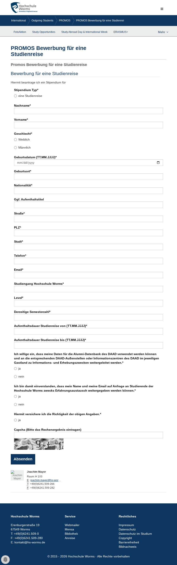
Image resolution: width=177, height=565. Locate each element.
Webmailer (72, 525)
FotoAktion (20, 32)
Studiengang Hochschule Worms (39, 283)
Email (18, 269)
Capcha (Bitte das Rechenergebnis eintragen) (47, 429)
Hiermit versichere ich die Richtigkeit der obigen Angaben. (57, 414)
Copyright (125, 538)
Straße (19, 213)
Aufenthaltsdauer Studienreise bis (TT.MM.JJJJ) (50, 340)
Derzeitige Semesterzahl (32, 312)
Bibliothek (71, 533)
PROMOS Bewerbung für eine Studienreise (101, 20)
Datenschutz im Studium (135, 533)
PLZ (17, 227)
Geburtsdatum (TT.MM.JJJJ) (35, 157)
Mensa (69, 529)
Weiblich (24, 139)
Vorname (21, 119)
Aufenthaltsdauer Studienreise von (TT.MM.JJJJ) (50, 326)
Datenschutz (127, 529)
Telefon (20, 255)
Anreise (70, 538)
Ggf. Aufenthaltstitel (29, 199)
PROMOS (64, 20)
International (18, 20)
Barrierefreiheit (129, 542)
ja (19, 368)
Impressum (126, 525)
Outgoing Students (42, 20)
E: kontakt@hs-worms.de (28, 542)
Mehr (161, 32)
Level (18, 297)
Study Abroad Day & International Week (84, 32)
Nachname (22, 105)
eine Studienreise (30, 96)
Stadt (18, 241)
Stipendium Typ (26, 90)
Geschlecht (23, 133)
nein (21, 376)
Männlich (24, 147)
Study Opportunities (43, 32)
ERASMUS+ (121, 32)
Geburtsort (22, 171)
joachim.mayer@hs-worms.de (46, 480)
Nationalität (23, 185)
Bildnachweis (127, 546)
